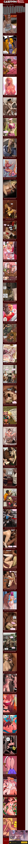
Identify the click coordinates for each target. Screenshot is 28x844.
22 (23, 7)
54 (6, 12)
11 (19, 6)
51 (21, 11)
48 (15, 11)
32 (23, 9)
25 (8, 9)
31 (21, 9)
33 (3, 10)
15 (8, 7)
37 (12, 10)
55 (8, 12)
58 (15, 12)
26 (10, 9)
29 (17, 9)
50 (19, 11)
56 (10, 12)
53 (3, 12)
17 (12, 7)
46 (10, 11)
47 (12, 11)
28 (15, 9)
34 (6, 10)
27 (12, 9)
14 (6, 7)
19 (17, 7)
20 (19, 7)
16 (10, 7)
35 (8, 10)
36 (10, 10)
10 (17, 6)
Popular (5, 13)
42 (23, 10)
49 (17, 11)
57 (12, 12)
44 (6, 11)
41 (21, 10)
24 (6, 9)
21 (21, 7)
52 (23, 11)
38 (15, 10)
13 (3, 7)
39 (17, 10)
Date (9, 13)
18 (15, 7)
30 (19, 9)
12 (22, 6)
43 (3, 11)
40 (19, 10)
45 (8, 11)
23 (3, 9)
